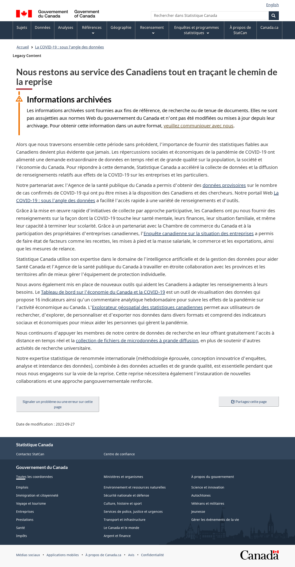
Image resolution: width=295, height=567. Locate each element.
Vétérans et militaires (207, 503)
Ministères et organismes (123, 476)
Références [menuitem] (92, 27)
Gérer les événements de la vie (215, 519)
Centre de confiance (119, 454)
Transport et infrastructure (124, 519)
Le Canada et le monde (121, 527)
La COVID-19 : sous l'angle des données (69, 47)
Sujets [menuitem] (22, 27)
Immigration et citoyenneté (37, 495)
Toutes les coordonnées (34, 476)
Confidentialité (152, 555)
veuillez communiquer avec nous (198, 126)
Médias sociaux (28, 555)
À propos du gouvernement (212, 476)
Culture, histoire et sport (123, 503)
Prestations (24, 519)
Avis (131, 555)
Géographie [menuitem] (121, 27)
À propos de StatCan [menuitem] (240, 30)
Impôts (21, 536)
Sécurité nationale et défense (126, 495)
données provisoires (224, 185)
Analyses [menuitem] (65, 27)
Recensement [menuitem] (152, 27)
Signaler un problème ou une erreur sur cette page (58, 404)
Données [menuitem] (42, 27)
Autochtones (201, 495)
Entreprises (25, 511)
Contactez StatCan (30, 454)
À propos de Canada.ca (103, 555)
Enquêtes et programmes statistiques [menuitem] (196, 30)
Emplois (22, 487)
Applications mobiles (63, 555)
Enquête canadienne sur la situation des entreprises (199, 233)
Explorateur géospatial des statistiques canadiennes (147, 307)
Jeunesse (198, 511)
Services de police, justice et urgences (133, 511)
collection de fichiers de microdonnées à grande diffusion (137, 340)
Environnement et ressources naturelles (135, 487)
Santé (20, 527)
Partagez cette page (251, 401)
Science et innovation (207, 487)
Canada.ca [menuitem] (269, 27)
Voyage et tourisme (31, 503)
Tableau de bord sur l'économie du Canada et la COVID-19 (103, 292)
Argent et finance (117, 536)
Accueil (23, 47)
